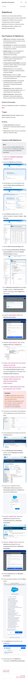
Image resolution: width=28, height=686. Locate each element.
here (3, 107)
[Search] (21, 2)
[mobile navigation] (25, 2)
